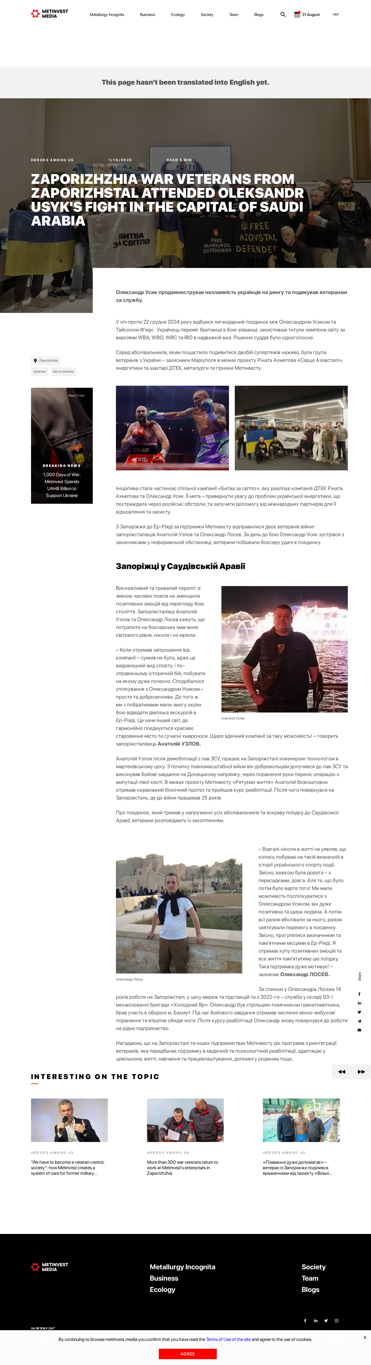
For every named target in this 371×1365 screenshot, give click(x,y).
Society (207, 14)
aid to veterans (63, 371)
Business (147, 14)
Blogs (259, 14)
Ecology (178, 14)
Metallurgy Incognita (107, 14)
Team (233, 14)
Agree (188, 1354)
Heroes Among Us (53, 160)
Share (359, 976)
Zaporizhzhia (48, 360)
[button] (342, 1072)
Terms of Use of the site (228, 1339)
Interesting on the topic (95, 1077)
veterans (39, 371)
